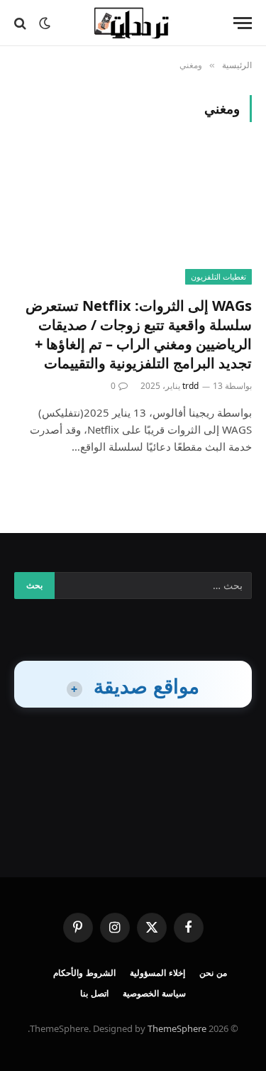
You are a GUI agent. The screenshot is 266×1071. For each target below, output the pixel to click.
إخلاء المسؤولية (157, 973)
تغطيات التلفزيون (218, 276)
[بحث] (21, 23)
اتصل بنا (94, 993)
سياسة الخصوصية (154, 993)
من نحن (213, 973)
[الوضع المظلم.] (44, 23)
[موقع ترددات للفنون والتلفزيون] (133, 23)
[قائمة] (242, 23)
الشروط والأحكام (84, 973)
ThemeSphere (177, 1028)
